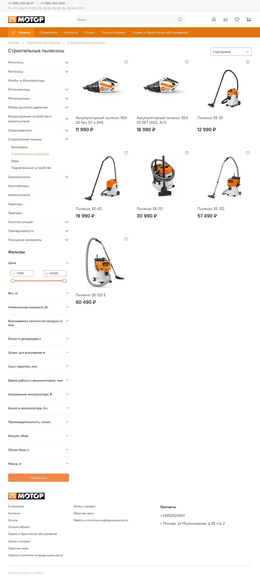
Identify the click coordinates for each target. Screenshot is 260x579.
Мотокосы (15, 71)
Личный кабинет (113, 32)
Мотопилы (16, 62)
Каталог (24, 32)
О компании (48, 32)
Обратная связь (83, 513)
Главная (13, 42)
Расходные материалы (25, 240)
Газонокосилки (19, 177)
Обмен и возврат (84, 506)
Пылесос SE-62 (89, 208)
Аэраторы (15, 204)
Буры (15, 161)
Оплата (89, 32)
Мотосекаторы (19, 98)
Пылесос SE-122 (210, 208)
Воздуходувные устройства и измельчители (29, 118)
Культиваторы (18, 186)
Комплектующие (20, 222)
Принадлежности (21, 231)
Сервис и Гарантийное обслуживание (160, 32)
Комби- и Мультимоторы (26, 80)
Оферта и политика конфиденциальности (100, 520)
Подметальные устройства (31, 168)
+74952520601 (172, 515)
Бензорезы (19, 147)
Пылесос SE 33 (210, 117)
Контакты (71, 32)
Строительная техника (43, 42)
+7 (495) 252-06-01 (21, 3)
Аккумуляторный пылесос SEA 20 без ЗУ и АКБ (101, 120)
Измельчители (19, 195)
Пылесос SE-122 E (91, 295)
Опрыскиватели (19, 130)
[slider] (13, 281)
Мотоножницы (19, 89)
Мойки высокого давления (28, 107)
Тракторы (15, 213)
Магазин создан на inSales (25, 573)
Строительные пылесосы (30, 154)
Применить (38, 478)
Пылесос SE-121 (150, 208)
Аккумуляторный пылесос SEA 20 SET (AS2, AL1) (162, 120)
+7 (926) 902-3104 (52, 3)
